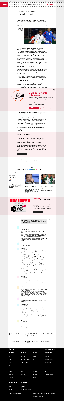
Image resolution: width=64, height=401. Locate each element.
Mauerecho (11, 375)
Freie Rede (11, 377)
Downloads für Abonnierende (26, 389)
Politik (10, 354)
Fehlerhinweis (28, 167)
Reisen (10, 385)
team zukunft (23, 371)
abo (45, 354)
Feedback (22, 384)
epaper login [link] (52, 1)
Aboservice (23, 386)
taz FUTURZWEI (47, 373)
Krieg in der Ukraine (24, 362)
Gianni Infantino (23, 356)
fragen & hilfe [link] (21, 1)
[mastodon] (50, 349)
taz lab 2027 (35, 377)
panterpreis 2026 (48, 362)
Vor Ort (34, 372)
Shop (10, 388)
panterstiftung (47, 360)
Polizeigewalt (23, 354)
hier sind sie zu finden (27, 222)
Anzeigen (10, 389)
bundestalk (11, 371)
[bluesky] (52, 349)
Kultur (10, 359)
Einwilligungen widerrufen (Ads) (38, 396)
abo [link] (44, 1)
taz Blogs (46, 371)
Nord (10, 363)
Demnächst (35, 371)
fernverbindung (11, 372)
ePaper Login (23, 387)
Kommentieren (23, 167)
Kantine (10, 386)
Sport (10, 360)
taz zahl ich (46, 357)
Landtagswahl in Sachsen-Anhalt (25, 360)
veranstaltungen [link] (13, 1)
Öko (9, 356)
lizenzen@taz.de (15, 394)
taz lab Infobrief (23, 375)
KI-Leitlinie (53, 393)
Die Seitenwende (36, 357)
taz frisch (22, 372)
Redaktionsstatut (40, 393)
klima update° (11, 374)
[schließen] (54, 90)
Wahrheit (10, 365)
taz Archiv (46, 376)
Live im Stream (35, 374)
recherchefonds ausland (49, 359)
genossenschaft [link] (47, 1)
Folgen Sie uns (46, 349)
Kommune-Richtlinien (47, 393)
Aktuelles (34, 354)
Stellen (34, 359)
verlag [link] (10, 1)
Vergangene (35, 375)
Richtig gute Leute (24, 357)
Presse (34, 360)
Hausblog (34, 356)
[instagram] (54, 349)
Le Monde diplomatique (49, 374)
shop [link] (17, 1)
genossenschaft (47, 356)
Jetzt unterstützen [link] (22, 153)
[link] (11, 4)
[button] (54, 4)
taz (11, 349)
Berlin (10, 362)
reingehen (10, 378)
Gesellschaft (11, 357)
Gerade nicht (51, 89)
